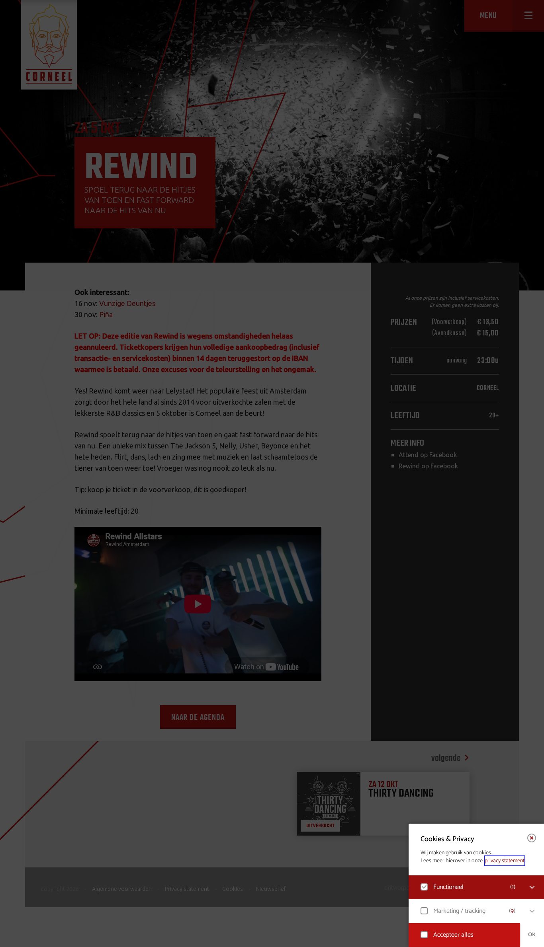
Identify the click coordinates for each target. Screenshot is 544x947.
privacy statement (504, 860)
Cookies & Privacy (447, 839)
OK (532, 934)
